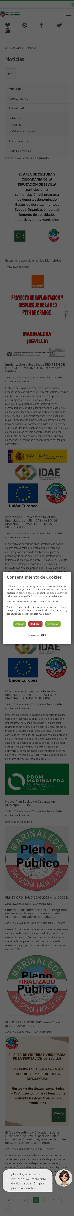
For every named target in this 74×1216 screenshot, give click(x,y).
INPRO (43, 635)
